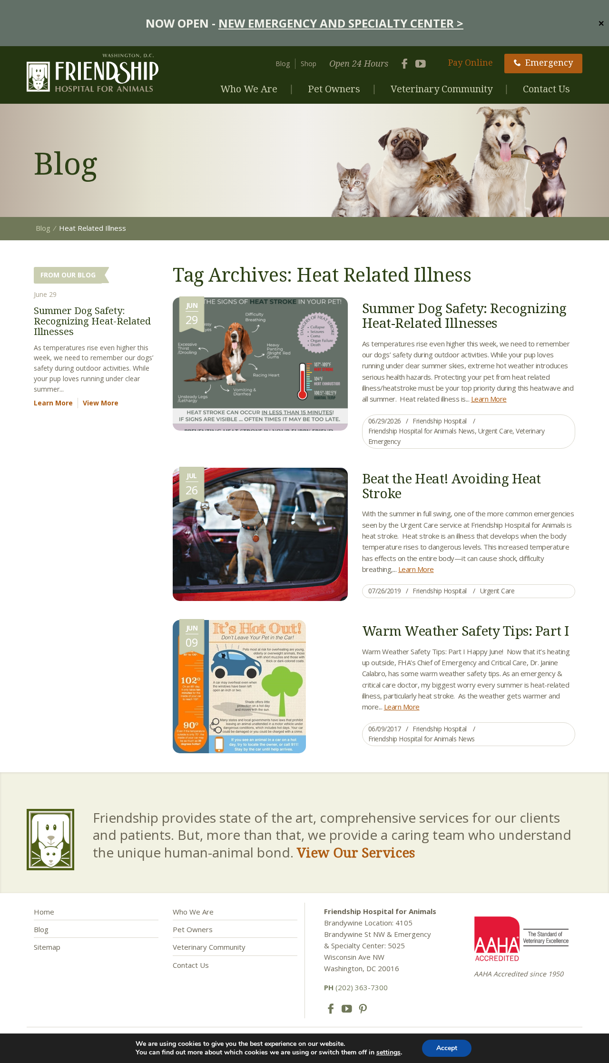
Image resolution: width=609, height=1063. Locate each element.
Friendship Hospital (440, 420)
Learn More (489, 399)
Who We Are (248, 88)
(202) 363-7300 (356, 987)
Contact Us (546, 88)
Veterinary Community (441, 88)
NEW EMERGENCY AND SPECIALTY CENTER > (340, 23)
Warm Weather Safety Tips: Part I (465, 630)
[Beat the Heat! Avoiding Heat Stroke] (260, 533)
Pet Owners (334, 88)
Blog (282, 63)
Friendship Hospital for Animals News (421, 430)
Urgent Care (495, 430)
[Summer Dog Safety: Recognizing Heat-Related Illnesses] (260, 363)
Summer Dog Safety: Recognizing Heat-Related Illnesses (464, 315)
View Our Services (356, 852)
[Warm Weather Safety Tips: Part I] (239, 685)
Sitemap (47, 947)
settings (388, 1052)
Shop (308, 63)
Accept (446, 1048)
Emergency (549, 62)
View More (100, 402)
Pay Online (470, 62)
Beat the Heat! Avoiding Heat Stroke (451, 485)
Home (44, 911)
